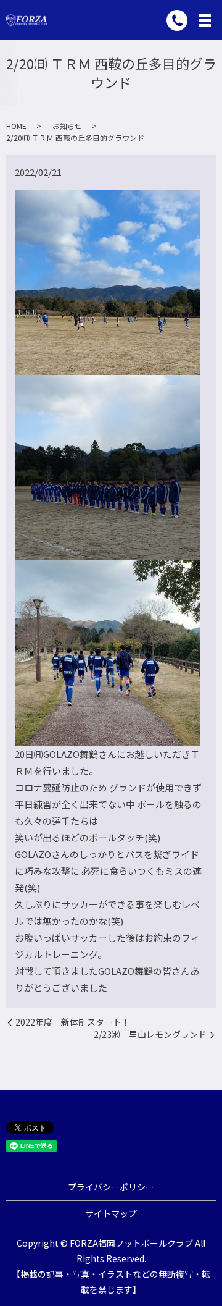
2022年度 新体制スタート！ (72, 1022)
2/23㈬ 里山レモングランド (150, 1034)
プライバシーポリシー (111, 1187)
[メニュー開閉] (205, 20)
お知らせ (67, 125)
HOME (16, 125)
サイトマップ (111, 1213)
